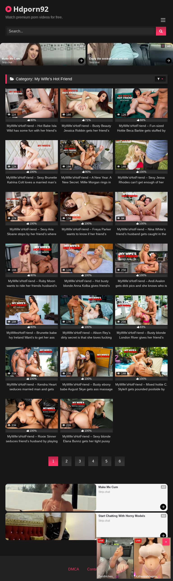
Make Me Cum (11, 58)
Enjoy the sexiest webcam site (108, 58)
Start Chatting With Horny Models (121, 516)
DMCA (73, 569)
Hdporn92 (29, 9)
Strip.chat (7, 62)
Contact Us (96, 569)
